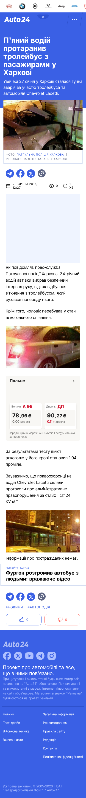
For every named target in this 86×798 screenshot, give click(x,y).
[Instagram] (51, 656)
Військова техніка (16, 731)
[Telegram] (40, 656)
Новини (8, 714)
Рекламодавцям (55, 723)
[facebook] (20, 173)
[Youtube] (29, 656)
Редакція (49, 740)
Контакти (50, 748)
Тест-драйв (11, 723)
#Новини (14, 607)
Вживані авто (13, 740)
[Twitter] (18, 656)
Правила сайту (54, 731)
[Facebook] (7, 656)
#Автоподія (39, 607)
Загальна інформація (59, 714)
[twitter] (31, 173)
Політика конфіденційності (63, 757)
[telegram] (10, 173)
